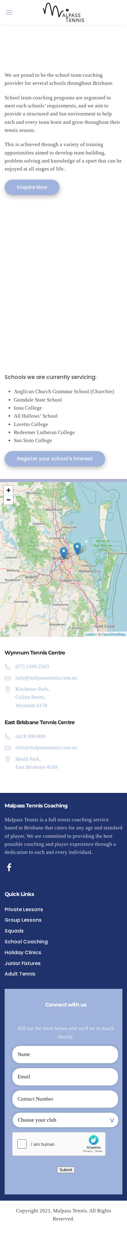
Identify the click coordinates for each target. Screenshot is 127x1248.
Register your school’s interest (55, 458)
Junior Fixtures (23, 963)
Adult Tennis (20, 973)
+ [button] (8, 490)
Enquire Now (32, 187)
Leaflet (90, 634)
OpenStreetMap (113, 634)
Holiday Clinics (23, 952)
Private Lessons (24, 909)
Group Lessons (23, 920)
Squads (14, 930)
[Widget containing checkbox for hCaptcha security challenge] (58, 1144)
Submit (65, 1170)
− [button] (8, 500)
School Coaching (26, 941)
